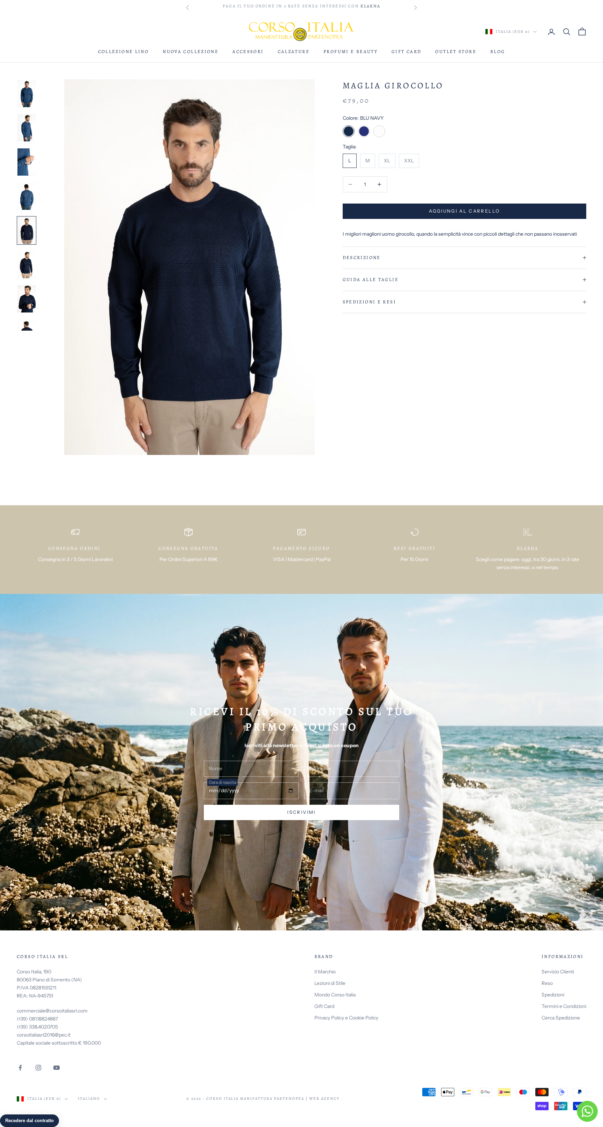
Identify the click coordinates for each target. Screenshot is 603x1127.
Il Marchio (325, 971)
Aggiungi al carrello (464, 211)
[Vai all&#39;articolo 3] (26, 162)
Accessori (247, 52)
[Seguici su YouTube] (56, 1067)
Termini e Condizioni (564, 1006)
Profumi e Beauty (350, 52)
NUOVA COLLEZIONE (190, 52)
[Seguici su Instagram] (38, 1067)
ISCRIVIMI (301, 812)
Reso (547, 983)
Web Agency (324, 1098)
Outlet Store (455, 52)
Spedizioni (553, 995)
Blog (497, 52)
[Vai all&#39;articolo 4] (26, 196)
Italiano (89, 1098)
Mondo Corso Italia (335, 995)
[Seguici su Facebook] (20, 1067)
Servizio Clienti (558, 971)
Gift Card (406, 52)
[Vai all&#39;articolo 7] (26, 299)
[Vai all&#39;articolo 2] (26, 127)
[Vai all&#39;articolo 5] (26, 230)
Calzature (294, 52)
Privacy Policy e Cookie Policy (346, 1018)
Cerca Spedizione (561, 1018)
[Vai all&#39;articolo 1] (26, 93)
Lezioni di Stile (329, 983)
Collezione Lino (123, 52)
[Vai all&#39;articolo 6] (26, 264)
